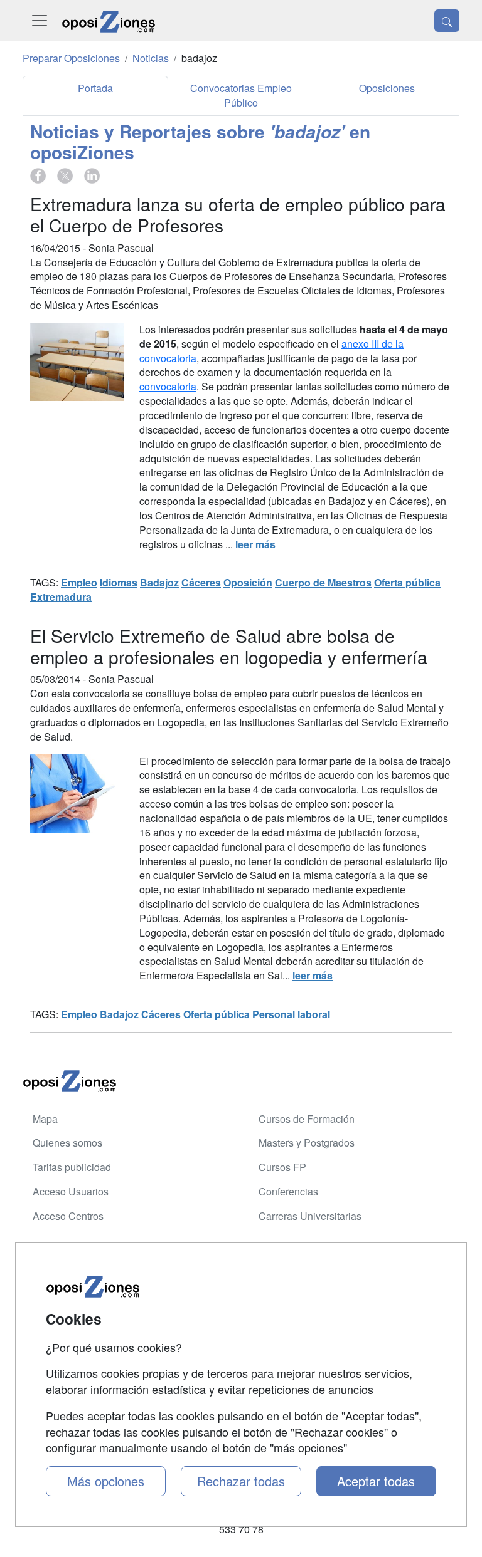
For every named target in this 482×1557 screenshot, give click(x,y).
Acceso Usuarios (71, 1191)
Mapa (45, 1119)
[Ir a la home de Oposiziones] (109, 20)
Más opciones (105, 1481)
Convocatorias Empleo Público (241, 95)
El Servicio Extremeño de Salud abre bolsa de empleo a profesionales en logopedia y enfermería (228, 646)
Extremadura (61, 597)
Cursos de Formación (307, 1119)
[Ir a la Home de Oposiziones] (241, 1080)
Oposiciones (387, 88)
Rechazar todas (241, 1481)
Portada (95, 88)
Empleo (79, 582)
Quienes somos (67, 1142)
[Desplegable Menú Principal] (39, 20)
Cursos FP (282, 1167)
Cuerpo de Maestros (323, 582)
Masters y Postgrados (307, 1142)
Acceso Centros (68, 1216)
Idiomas (118, 582)
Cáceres (201, 582)
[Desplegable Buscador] (446, 20)
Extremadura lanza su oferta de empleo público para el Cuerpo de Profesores (238, 214)
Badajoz (159, 582)
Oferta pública (407, 582)
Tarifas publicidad (72, 1167)
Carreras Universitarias (310, 1216)
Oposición (247, 582)
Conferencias (288, 1191)
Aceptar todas (376, 1481)
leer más (255, 544)
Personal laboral (291, 1014)
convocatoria (167, 386)
